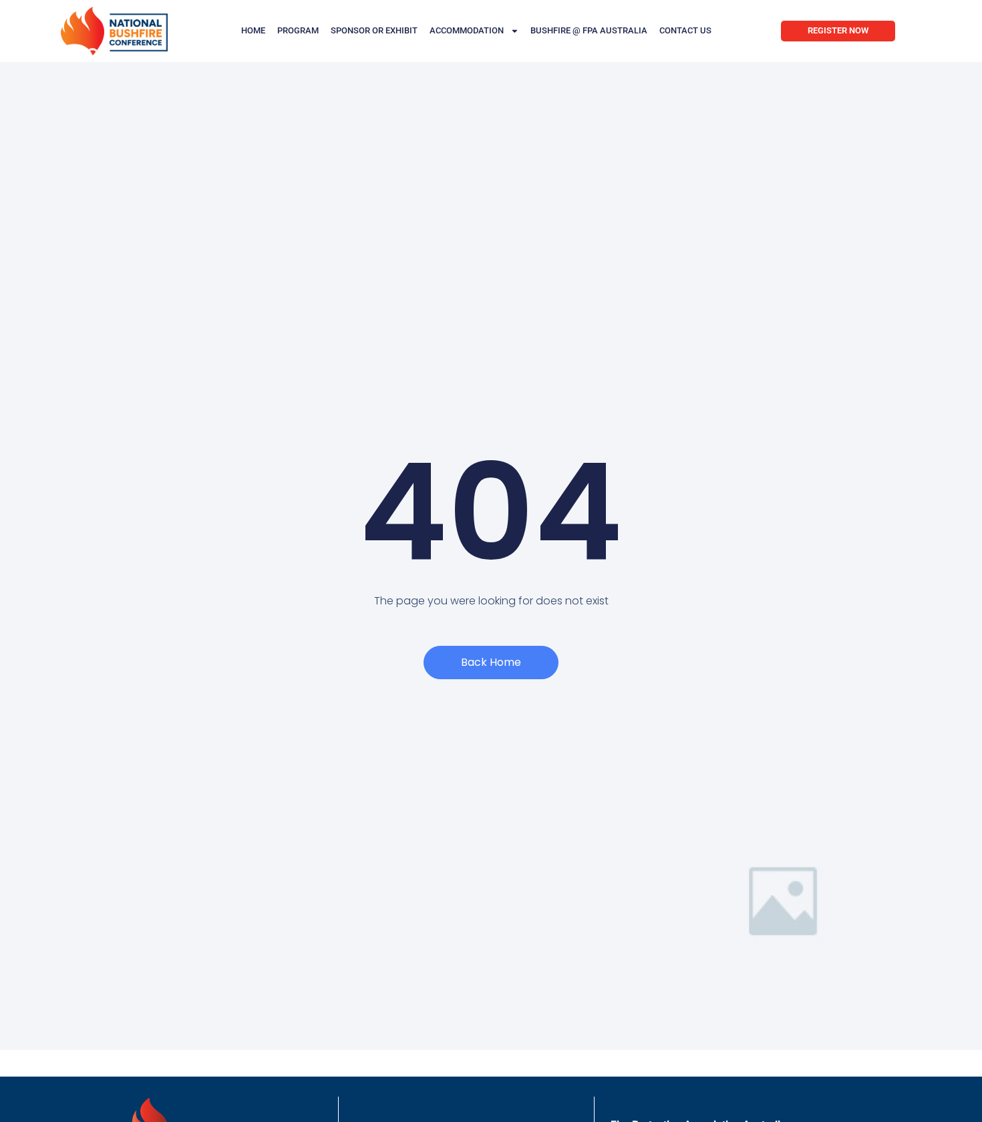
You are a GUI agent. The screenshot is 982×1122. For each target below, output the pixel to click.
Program (298, 30)
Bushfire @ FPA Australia (588, 30)
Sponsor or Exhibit (374, 30)
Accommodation (467, 30)
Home (253, 30)
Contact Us (685, 30)
